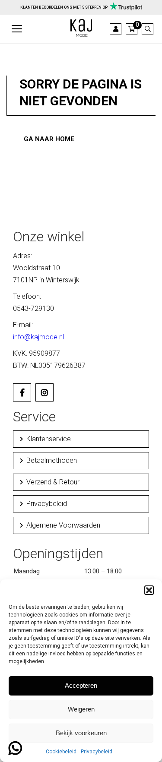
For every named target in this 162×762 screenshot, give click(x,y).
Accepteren (81, 685)
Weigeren (81, 709)
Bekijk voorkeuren (81, 733)
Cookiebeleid (61, 752)
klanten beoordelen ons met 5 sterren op (64, 7)
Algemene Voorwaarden (63, 525)
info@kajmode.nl (38, 337)
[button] (149, 590)
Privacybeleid (96, 752)
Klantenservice (48, 439)
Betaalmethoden (51, 460)
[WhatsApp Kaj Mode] (15, 752)
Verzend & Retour (52, 482)
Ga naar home (49, 139)
